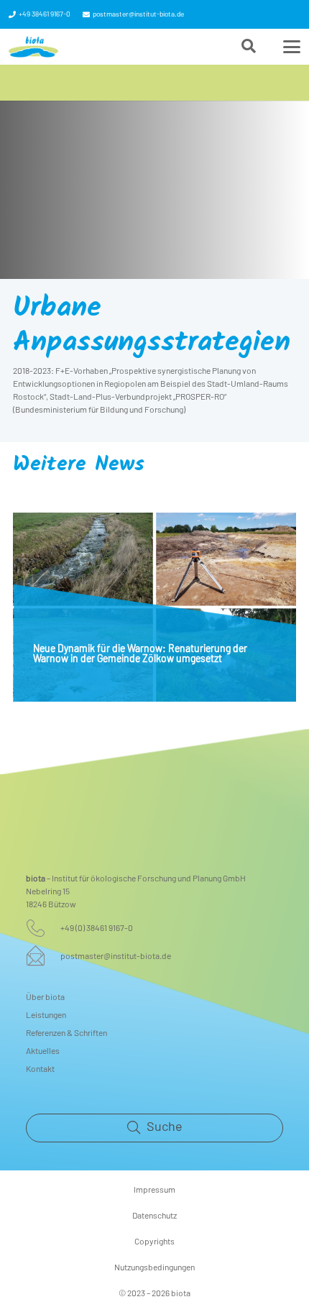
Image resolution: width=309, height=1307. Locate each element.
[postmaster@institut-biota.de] (43, 955)
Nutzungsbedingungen (154, 1267)
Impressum (154, 1190)
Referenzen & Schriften (66, 1033)
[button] (248, 47)
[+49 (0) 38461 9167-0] (43, 928)
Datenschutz (154, 1215)
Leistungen (46, 1015)
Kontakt (40, 1069)
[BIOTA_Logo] (33, 47)
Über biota (45, 997)
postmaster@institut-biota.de (115, 956)
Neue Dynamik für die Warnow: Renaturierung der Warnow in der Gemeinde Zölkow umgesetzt (140, 653)
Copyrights (154, 1241)
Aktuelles (43, 1051)
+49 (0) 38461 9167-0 (96, 928)
